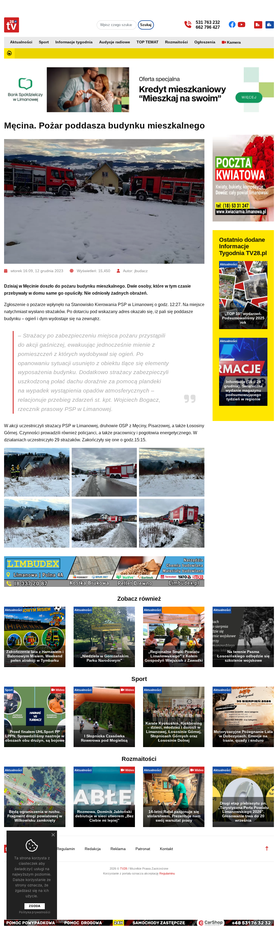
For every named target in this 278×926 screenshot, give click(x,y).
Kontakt (166, 849)
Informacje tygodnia (74, 42)
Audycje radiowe (114, 42)
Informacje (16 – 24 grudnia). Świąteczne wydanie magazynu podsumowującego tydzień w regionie (243, 390)
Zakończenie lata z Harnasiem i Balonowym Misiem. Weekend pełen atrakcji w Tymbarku (35, 656)
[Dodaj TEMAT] (258, 24)
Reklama (118, 849)
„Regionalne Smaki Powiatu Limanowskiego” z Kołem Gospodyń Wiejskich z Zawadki (174, 656)
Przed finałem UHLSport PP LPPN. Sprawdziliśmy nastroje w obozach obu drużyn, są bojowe (35, 735)
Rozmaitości (176, 42)
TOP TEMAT (148, 42)
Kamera (234, 42)
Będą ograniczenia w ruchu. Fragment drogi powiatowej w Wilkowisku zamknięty (34, 815)
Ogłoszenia (204, 42)
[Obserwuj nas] (233, 24)
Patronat (142, 849)
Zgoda (34, 906)
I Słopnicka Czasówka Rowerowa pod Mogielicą (104, 738)
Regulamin (65, 849)
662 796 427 (208, 27)
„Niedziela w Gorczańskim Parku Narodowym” (104, 658)
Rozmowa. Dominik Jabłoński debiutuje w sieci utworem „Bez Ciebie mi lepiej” (104, 815)
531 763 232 (208, 22)
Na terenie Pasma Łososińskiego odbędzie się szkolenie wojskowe (243, 656)
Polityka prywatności (34, 912)
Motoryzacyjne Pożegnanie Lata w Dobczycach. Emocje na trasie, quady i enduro (243, 735)
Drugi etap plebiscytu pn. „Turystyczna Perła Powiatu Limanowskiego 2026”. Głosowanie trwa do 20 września (243, 811)
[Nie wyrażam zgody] (53, 834)
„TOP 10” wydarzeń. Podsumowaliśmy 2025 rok (243, 317)
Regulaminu (167, 873)
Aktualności (21, 42)
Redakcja (93, 849)
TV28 (124, 868)
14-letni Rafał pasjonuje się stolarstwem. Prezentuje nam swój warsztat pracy (173, 815)
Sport (44, 42)
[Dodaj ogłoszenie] (270, 24)
